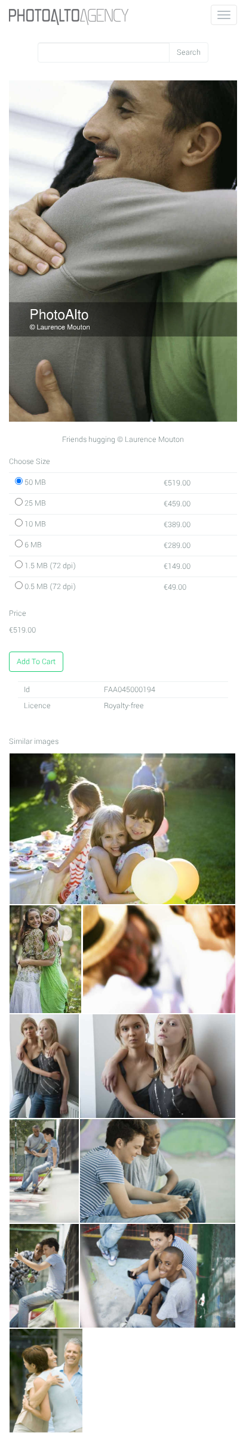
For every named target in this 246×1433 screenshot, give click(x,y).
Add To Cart (36, 661)
